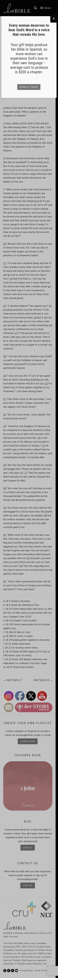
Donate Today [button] (29, 87)
